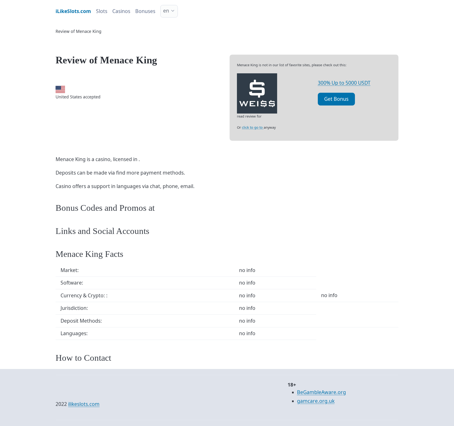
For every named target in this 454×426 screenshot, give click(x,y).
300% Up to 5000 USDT (344, 82)
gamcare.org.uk (316, 401)
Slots (101, 11)
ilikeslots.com (84, 404)
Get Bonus (336, 99)
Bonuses (145, 11)
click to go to (253, 127)
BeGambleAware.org (321, 392)
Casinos (121, 11)
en (166, 10)
